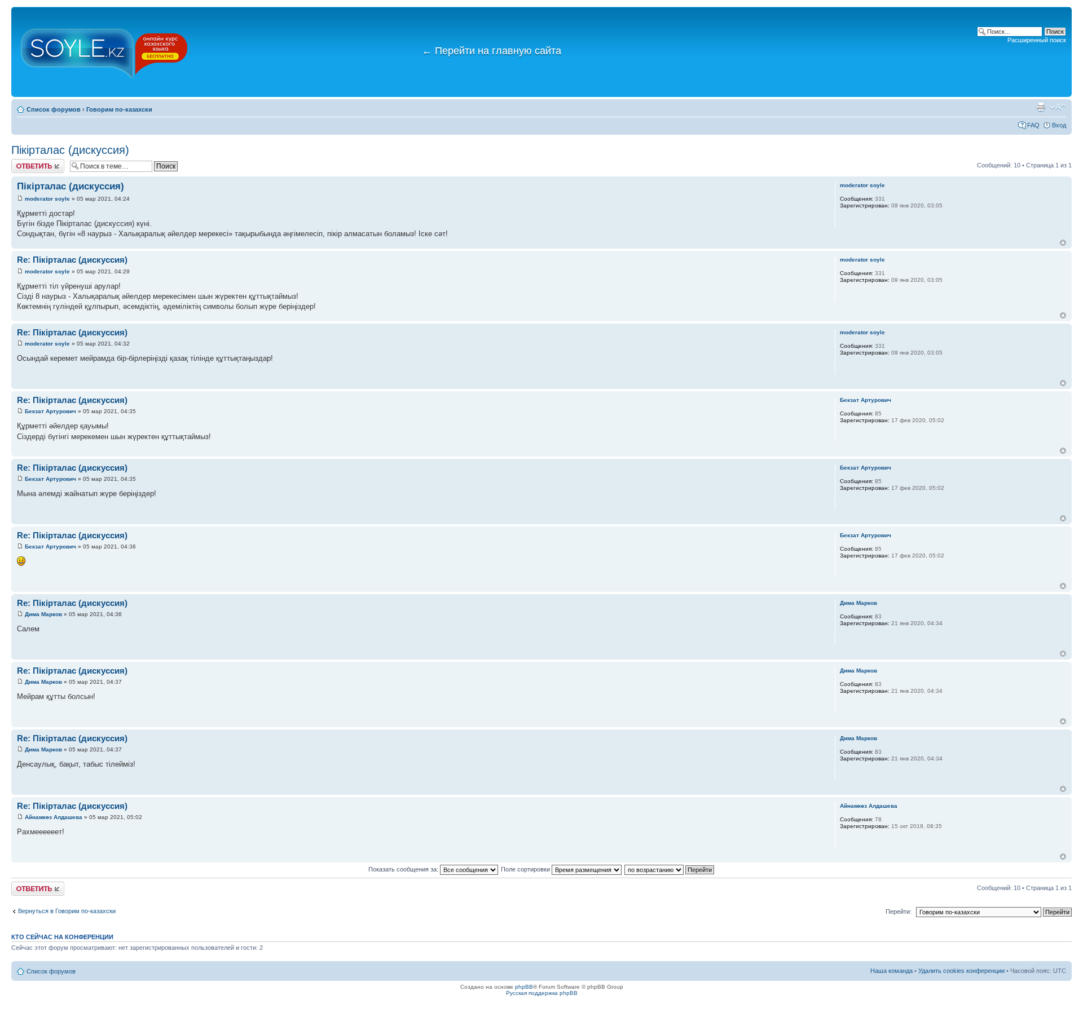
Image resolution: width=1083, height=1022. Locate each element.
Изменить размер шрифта (1058, 107)
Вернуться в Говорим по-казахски (67, 911)
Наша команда (891, 970)
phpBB (524, 987)
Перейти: (899, 911)
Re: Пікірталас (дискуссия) (72, 259)
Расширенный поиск (1036, 40)
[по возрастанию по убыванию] (669, 869)
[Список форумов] (104, 52)
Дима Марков (43, 614)
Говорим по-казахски (119, 109)
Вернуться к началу (1063, 243)
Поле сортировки (526, 869)
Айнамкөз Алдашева (53, 817)
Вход (1059, 125)
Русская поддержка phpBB (542, 993)
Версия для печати (1040, 107)
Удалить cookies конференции (961, 970)
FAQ (1033, 125)
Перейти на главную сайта (491, 50)
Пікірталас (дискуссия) (70, 150)
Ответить (24, 162)
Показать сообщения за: (404, 869)
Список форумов (54, 109)
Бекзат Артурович (50, 411)
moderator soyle (47, 199)
